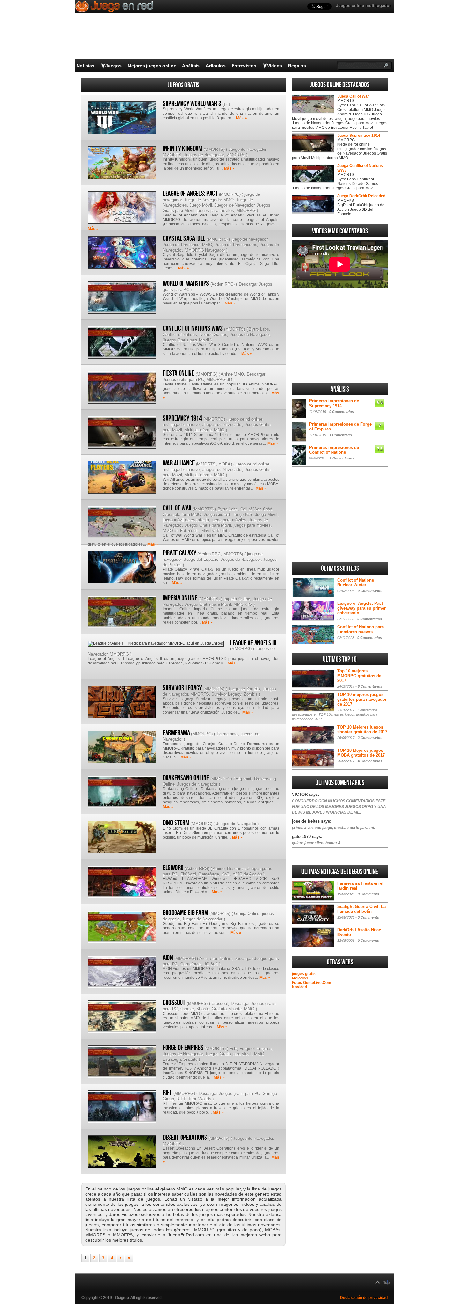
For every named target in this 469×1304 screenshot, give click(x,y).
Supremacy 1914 (182, 418)
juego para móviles (229, 519)
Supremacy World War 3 (192, 103)
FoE (233, 1048)
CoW (267, 509)
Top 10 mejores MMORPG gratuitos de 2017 (359, 676)
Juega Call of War (353, 96)
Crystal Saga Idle (184, 238)
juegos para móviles (215, 210)
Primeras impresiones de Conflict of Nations (334, 450)
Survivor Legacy (182, 688)
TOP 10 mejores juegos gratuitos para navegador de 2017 (362, 699)
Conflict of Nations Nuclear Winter (355, 582)
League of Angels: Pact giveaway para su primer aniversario (361, 608)
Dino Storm (176, 822)
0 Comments (368, 894)
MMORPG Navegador (205, 250)
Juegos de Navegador (204, 154)
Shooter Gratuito (211, 1009)
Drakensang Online (186, 777)
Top (386, 1282)
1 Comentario (340, 435)
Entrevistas (244, 65)
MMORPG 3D (219, 379)
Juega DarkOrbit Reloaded (361, 196)
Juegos (113, 65)
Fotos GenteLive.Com (311, 982)
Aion (203, 958)
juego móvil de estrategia (186, 519)
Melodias (300, 978)
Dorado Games (213, 334)
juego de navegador (249, 239)
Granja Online (246, 913)
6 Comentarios (370, 686)
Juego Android (217, 514)
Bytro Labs (259, 329)
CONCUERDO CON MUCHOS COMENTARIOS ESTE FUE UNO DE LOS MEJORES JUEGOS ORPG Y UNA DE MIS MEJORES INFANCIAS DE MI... (339, 807)
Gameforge (208, 874)
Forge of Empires (183, 1047)
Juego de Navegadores (236, 244)
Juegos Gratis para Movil (186, 340)
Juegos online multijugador (363, 5)
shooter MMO (241, 1009)
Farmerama (176, 733)
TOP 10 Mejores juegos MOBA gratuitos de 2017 (361, 753)
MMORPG (229, 194)
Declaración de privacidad (364, 1297)
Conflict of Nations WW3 (193, 328)
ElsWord (188, 874)
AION (168, 957)
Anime (219, 868)
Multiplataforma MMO (204, 430)
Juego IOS (242, 514)
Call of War (177, 508)
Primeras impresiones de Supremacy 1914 (334, 403)
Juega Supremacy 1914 (358, 135)
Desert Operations (185, 1137)
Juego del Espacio (201, 559)
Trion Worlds (199, 1098)
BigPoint (243, 778)
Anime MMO (232, 374)
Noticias (85, 65)
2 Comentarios (342, 458)
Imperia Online (180, 598)
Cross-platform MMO (182, 514)
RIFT (167, 1092)
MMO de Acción (247, 874)
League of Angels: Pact (190, 193)
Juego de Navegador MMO (209, 199)
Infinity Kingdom (182, 148)
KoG (225, 874)
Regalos (297, 65)
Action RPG (223, 284)
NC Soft (210, 964)
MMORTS (214, 149)
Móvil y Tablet (214, 530)
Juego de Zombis (244, 688)
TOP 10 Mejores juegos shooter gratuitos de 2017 (362, 729)
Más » (241, 118)
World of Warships (186, 283)
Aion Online (220, 958)
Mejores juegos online (152, 65)
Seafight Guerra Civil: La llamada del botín (361, 909)
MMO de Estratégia (181, 530)
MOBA (224, 464)
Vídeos (274, 65)
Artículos (216, 65)
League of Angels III (253, 643)
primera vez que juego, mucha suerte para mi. (333, 827)
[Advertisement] (340, 335)
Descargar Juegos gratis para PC (229, 1093)
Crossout (174, 1002)
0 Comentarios (341, 412)
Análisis (191, 65)
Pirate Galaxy (179, 553)
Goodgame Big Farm (185, 912)
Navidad (299, 987)
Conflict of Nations (180, 334)
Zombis (250, 694)
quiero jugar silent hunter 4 (316, 843)
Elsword (173, 867)
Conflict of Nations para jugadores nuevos (360, 629)
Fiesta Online (178, 373)
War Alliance (179, 463)
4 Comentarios (370, 761)
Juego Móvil (201, 205)
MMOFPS (197, 1003)
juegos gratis (304, 973)
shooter (187, 1009)
